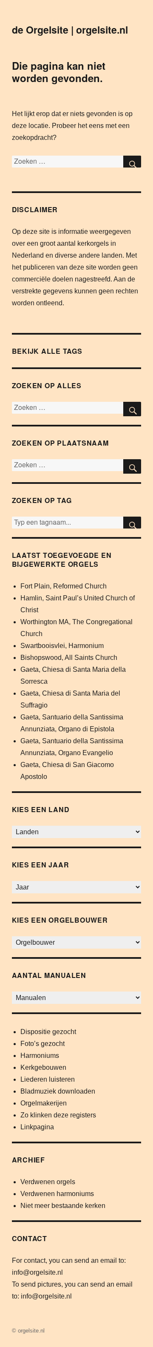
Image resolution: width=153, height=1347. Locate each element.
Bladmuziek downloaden (57, 1091)
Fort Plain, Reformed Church (63, 586)
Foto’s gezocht (42, 1043)
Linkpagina (37, 1127)
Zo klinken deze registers (58, 1115)
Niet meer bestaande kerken (62, 1205)
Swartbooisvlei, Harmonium (62, 645)
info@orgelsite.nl (37, 1272)
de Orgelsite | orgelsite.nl (70, 30)
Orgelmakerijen (43, 1103)
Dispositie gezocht (48, 1031)
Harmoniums (39, 1055)
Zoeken (132, 523)
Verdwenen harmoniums (57, 1193)
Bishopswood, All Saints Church (68, 657)
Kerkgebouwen (43, 1067)
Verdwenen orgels (47, 1181)
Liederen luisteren (47, 1079)
